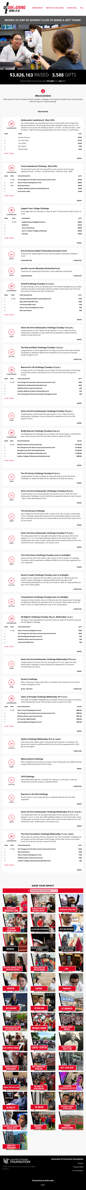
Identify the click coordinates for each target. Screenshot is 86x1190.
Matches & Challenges (55, 8)
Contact (80, 1163)
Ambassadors (37, 8)
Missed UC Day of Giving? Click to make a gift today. (43, 20)
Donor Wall (72, 8)
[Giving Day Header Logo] (14, 8)
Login (43, 1185)
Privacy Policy (78, 1167)
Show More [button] (9, 153)
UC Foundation (77, 1170)
